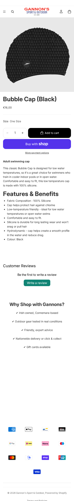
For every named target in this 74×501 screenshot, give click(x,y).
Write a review (37, 283)
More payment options (37, 152)
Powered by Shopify (56, 492)
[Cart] (69, 11)
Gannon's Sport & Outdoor (30, 492)
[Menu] (4, 11)
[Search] (12, 11)
